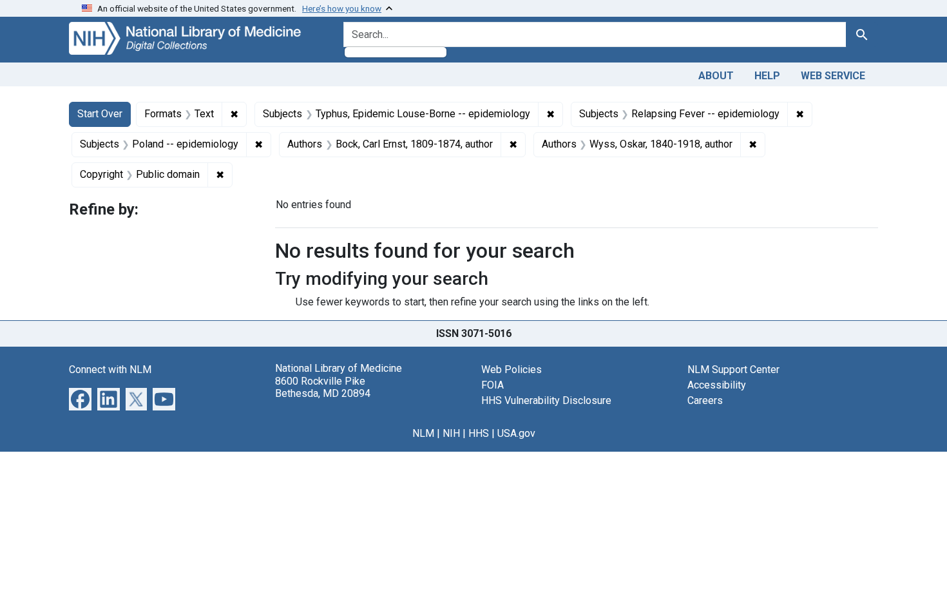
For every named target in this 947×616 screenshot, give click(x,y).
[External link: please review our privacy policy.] (80, 398)
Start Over (99, 114)
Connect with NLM (110, 369)
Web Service (833, 76)
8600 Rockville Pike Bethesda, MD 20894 (322, 387)
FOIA (492, 385)
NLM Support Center (733, 369)
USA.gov (516, 433)
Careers (705, 400)
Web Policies (511, 369)
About (716, 76)
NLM (423, 433)
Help (767, 76)
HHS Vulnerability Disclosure (546, 400)
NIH (451, 433)
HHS (478, 433)
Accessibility (716, 385)
